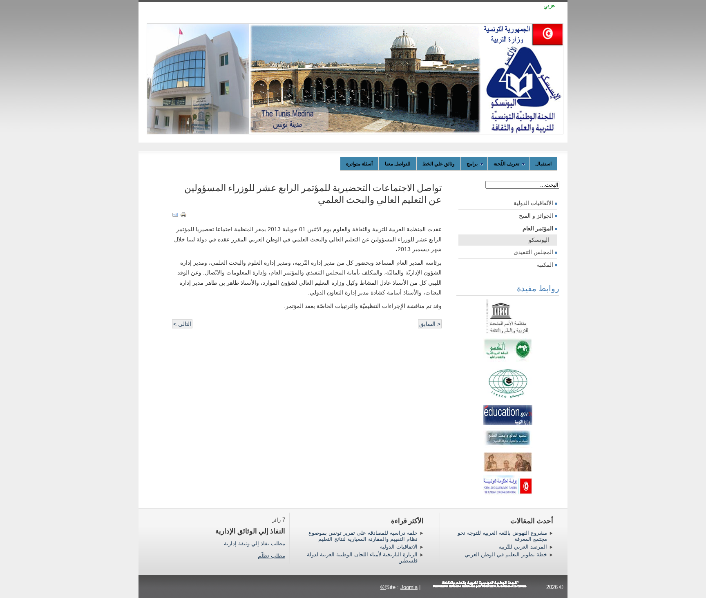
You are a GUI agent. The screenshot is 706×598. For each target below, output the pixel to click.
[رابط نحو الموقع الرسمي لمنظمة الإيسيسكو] (507, 399)
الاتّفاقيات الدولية (533, 203)
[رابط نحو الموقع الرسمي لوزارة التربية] (507, 423)
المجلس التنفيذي (533, 252)
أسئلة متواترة (359, 164)
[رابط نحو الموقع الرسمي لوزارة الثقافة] (507, 470)
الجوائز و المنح (536, 215)
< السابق (429, 324)
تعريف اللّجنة (506, 164)
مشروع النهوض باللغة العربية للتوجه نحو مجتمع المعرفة (502, 536)
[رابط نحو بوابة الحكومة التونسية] (507, 483)
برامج (472, 164)
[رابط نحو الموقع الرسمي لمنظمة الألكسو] (507, 360)
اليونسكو (539, 240)
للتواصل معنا (398, 164)
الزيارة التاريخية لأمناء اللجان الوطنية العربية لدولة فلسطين (362, 557)
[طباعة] (183, 216)
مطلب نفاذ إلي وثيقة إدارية (254, 543)
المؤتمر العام (538, 228)
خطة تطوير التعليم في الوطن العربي (506, 554)
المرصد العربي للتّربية (522, 547)
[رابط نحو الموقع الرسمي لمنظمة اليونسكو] (507, 333)
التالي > (182, 324)
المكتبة (545, 264)
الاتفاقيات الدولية (399, 547)
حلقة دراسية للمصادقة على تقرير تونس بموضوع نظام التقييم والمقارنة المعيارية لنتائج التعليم (363, 536)
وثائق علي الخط (438, 164)
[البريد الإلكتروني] (175, 216)
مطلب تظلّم (271, 556)
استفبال (543, 164)
